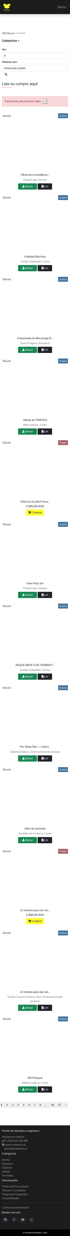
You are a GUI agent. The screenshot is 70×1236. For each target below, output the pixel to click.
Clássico (7, 1167)
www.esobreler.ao (15, 1144)
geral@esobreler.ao (15, 1148)
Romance (7, 1163)
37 (59, 1105)
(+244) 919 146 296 (16, 1140)
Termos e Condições (14, 1190)
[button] (35, 41)
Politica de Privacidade (15, 1186)
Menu (62, 7)
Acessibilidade (10, 1198)
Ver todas (7, 1175)
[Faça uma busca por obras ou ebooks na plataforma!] (6, 74)
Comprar (36, 512)
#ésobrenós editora (13, 1136)
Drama (6, 1159)
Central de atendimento (15, 1207)
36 (52, 1105)
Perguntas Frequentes (15, 1194)
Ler (46, 186)
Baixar (29, 186)
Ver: (4, 49)
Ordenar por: (10, 62)
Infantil (6, 1171)
